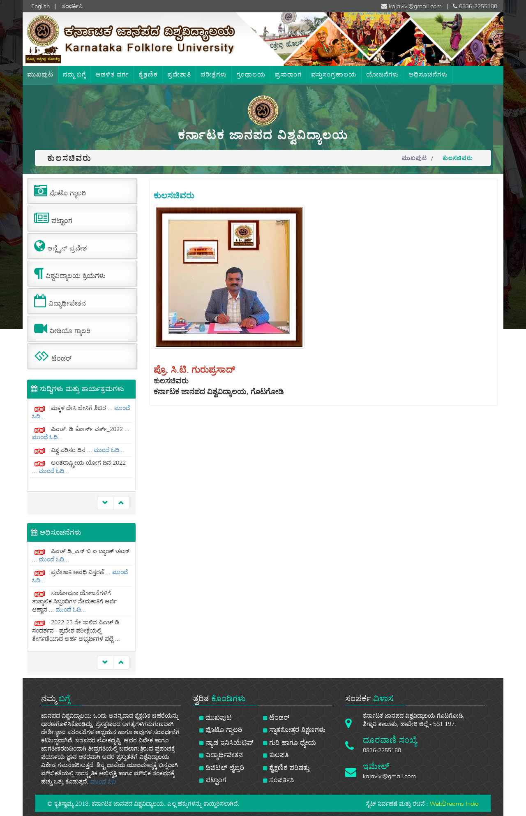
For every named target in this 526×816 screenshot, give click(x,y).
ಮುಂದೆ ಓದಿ (102, 781)
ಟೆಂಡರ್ (278, 717)
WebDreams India (454, 803)
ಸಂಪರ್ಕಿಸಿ (280, 780)
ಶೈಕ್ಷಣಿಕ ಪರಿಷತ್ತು (288, 768)
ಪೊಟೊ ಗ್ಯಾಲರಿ (222, 730)
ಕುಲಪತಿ (278, 755)
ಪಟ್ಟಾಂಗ (214, 780)
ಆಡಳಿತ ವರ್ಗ (112, 74)
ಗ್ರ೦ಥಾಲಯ (250, 74)
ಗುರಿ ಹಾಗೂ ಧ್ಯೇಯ (291, 742)
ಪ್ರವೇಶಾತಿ (179, 74)
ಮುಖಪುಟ (40, 74)
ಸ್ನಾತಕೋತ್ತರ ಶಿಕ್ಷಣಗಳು (296, 730)
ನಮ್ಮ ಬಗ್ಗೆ (74, 74)
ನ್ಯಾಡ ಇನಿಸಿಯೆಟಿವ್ (228, 742)
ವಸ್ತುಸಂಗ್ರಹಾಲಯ (334, 74)
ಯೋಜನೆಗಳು (382, 74)
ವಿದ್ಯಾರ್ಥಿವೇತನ (223, 755)
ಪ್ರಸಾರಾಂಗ (288, 74)
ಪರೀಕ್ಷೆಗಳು (214, 74)
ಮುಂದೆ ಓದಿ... (47, 416)
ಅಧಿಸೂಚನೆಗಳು (428, 74)
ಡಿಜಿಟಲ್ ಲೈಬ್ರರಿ (223, 768)
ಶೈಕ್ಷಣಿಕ (148, 74)
